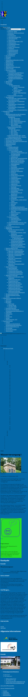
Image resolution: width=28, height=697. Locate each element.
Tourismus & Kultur (8, 321)
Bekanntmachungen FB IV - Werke (16, 135)
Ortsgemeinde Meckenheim (15, 271)
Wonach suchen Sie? (6, 29)
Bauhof (7, 112)
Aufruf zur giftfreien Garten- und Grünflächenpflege (19, 153)
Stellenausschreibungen (12, 275)
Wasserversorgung (13, 53)
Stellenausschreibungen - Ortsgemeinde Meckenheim (15, 283)
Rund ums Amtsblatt (11, 70)
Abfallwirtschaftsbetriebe (14, 30)
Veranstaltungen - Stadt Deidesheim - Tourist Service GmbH (17, 99)
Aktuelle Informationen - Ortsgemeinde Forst (17, 236)
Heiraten (10, 84)
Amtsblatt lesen (12, 71)
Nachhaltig (13, 187)
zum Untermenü (7, 6)
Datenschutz (6, 23)
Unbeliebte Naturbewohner (18, 207)
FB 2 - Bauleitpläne (15, 120)
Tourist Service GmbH (11, 329)
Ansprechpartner (10, 28)
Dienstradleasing (15, 164)
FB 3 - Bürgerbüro (15, 130)
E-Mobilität (14, 165)
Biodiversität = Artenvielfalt (18, 161)
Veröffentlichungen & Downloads (19, 208)
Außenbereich (14, 157)
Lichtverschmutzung (16, 185)
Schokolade (14, 198)
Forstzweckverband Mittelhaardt (14, 140)
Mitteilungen (9, 228)
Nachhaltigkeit (14, 191)
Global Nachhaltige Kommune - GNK (17, 222)
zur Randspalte (7, 3)
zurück (2, 626)
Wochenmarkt (11, 54)
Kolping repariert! (15, 182)
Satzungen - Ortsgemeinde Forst (16, 254)
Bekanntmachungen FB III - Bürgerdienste (15, 127)
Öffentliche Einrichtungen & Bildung (12, 298)
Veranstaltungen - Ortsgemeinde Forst (17, 110)
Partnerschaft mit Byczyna (12, 326)
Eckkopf (8, 322)
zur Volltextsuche (7, 9)
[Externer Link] (14, 647)
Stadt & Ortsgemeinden (11, 266)
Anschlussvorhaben (13, 148)
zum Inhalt (5, 2)
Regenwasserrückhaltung (17, 197)
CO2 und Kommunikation (17, 162)
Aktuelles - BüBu (12, 306)
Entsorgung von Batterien (17, 168)
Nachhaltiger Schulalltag (17, 189)
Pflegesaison (14, 195)
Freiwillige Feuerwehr (11, 308)
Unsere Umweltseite (13, 150)
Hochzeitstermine (15, 85)
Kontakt (5, 20)
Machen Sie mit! (12, 305)
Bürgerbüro (11, 34)
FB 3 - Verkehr (14, 132)
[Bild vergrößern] (10, 669)
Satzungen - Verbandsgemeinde (16, 251)
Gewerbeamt (11, 40)
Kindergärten (9, 314)
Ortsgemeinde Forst (13, 269)
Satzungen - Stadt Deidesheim (15, 252)
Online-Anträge (9, 68)
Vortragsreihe (14, 221)
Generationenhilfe (12, 38)
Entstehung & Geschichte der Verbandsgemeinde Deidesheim (13, 324)
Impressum (6, 22)
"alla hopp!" (8, 299)
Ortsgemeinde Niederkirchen (15, 272)
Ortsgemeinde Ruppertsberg (15, 274)
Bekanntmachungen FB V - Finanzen (17, 137)
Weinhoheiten (9, 331)
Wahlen (8, 296)
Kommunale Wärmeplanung (13, 227)
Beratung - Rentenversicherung (16, 33)
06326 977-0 (11, 678)
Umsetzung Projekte (13, 217)
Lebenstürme (14, 184)
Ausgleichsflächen (15, 155)
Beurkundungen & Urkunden (15, 95)
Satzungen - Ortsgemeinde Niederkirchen (14, 258)
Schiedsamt (11, 48)
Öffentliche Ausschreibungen (13, 67)
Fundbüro (8, 58)
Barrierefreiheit (7, 25)
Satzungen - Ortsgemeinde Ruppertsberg (14, 261)
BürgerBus (8, 302)
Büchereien (8, 301)
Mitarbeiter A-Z (9, 63)
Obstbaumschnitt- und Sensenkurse (16, 193)
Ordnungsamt (11, 45)
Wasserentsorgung (13, 51)
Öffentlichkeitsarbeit (16, 219)
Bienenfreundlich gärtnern (17, 160)
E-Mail (6, 571)
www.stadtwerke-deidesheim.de (17, 582)
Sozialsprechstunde (13, 50)
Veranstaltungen (10, 97)
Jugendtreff (9, 312)
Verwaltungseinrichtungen (12, 294)
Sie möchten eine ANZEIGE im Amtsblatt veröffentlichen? (15, 76)
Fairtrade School (15, 169)
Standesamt (9, 82)
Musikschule (9, 316)
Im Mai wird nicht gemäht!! (17, 175)
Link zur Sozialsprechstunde (7, 688)
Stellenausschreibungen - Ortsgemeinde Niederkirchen (15, 286)
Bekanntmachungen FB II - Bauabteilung (14, 116)
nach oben (3, 628)
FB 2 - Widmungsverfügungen (18, 121)
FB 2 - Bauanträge (15, 118)
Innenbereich (14, 177)
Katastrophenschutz (11, 142)
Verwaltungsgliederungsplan (13, 295)
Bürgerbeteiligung (10, 55)
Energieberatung (15, 218)
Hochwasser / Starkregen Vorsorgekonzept (16, 141)
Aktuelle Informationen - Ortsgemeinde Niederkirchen (18, 243)
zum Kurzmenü (7, 7)
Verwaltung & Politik (8, 111)
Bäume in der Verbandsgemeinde (19, 158)
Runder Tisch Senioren (14, 47)
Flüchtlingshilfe (12, 35)
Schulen (8, 318)
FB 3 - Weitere (14, 134)
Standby (13, 205)
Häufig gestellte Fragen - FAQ (15, 41)
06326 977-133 (9, 570)
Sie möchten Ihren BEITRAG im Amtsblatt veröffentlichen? (16, 73)
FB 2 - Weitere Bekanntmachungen (16, 124)
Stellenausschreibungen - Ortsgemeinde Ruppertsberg (15, 288)
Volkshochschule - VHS (11, 319)
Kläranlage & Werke (11, 144)
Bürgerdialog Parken (19, 238)
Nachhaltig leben (15, 188)
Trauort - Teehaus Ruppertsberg (18, 90)
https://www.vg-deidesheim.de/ (15, 683)
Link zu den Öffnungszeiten (7, 685)
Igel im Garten (14, 174)
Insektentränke (14, 179)
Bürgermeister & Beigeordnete (13, 138)
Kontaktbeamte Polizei (14, 44)
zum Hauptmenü (7, 4)
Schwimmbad (9, 328)
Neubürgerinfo (9, 64)
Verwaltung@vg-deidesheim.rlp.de (15, 681)
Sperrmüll (13, 204)
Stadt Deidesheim (12, 268)
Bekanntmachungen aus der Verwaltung (16, 114)
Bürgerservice (6, 27)
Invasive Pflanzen (15, 181)
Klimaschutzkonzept (13, 147)
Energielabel (14, 167)
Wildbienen (14, 215)
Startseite (5, 337)
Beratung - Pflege (12, 31)
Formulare (8, 57)
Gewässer (13, 172)
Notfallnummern (10, 65)
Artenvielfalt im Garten (16, 151)
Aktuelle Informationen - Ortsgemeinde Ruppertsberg (18, 246)
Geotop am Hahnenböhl (17, 171)
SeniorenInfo (9, 81)
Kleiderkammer (12, 43)
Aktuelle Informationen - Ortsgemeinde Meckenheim (18, 240)
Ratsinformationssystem (12, 248)
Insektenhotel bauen (16, 178)
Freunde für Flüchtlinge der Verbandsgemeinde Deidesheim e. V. (15, 310)
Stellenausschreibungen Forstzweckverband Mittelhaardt (16, 291)
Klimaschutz (9, 145)
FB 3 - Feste (14, 131)
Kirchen (8, 315)
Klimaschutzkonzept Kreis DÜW (16, 224)
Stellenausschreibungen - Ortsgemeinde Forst (14, 280)
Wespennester (14, 214)
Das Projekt (11, 304)
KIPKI (9, 225)
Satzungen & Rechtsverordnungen (14, 249)
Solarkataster (14, 202)
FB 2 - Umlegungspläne (16, 122)
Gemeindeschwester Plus (14, 37)
